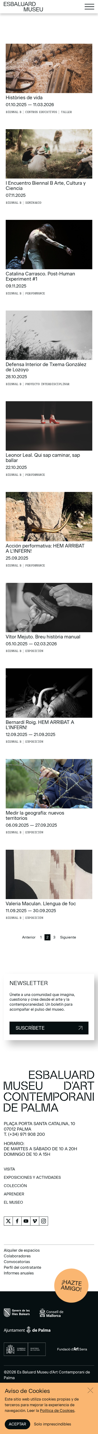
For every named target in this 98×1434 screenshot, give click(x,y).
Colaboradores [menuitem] (17, 1256)
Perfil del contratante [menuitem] (22, 1267)
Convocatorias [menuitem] (17, 1261)
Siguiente (68, 937)
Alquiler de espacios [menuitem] (22, 1250)
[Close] (90, 1390)
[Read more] (49, 79)
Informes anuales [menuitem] (19, 1273)
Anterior (28, 937)
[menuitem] (9, 1171)
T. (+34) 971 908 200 (24, 1134)
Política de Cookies (57, 1410)
